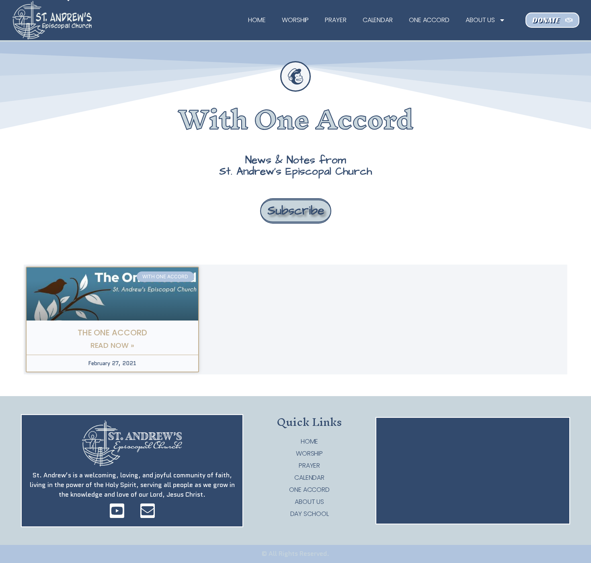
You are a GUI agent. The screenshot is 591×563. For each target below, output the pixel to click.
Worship (295, 20)
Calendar (378, 20)
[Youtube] (117, 510)
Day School (309, 514)
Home (257, 20)
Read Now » (112, 345)
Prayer (335, 20)
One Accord (429, 20)
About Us (480, 20)
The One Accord (112, 332)
